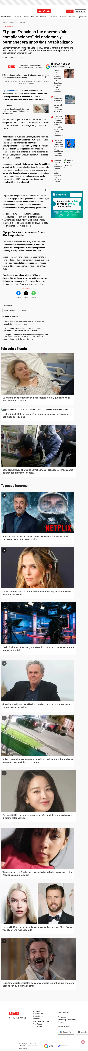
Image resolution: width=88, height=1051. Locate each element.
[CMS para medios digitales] (62, 1046)
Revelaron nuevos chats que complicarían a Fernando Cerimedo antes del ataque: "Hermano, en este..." (22, 329)
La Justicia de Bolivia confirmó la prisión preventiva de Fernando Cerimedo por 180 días (23, 323)
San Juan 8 (37, 1024)
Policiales (63, 17)
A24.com (36, 1011)
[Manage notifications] (83, 1042)
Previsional (71, 17)
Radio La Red (80, 11)
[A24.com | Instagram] (18, 1018)
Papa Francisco (13, 22)
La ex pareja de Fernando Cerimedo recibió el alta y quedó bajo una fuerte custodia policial (16, 111)
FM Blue (36, 1019)
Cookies (61, 1022)
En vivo (70, 11)
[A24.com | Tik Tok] (25, 1018)
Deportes (81, 17)
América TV (37, 1026)
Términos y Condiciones (67, 1020)
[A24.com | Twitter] (14, 1018)
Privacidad (62, 1017)
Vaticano (22, 22)
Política (26, 17)
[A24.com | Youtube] (21, 1018)
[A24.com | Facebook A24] (10, 1018)
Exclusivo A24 (17, 17)
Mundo (4, 22)
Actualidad (43, 17)
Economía (34, 17)
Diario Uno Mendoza (41, 1021)
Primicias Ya (53, 17)
